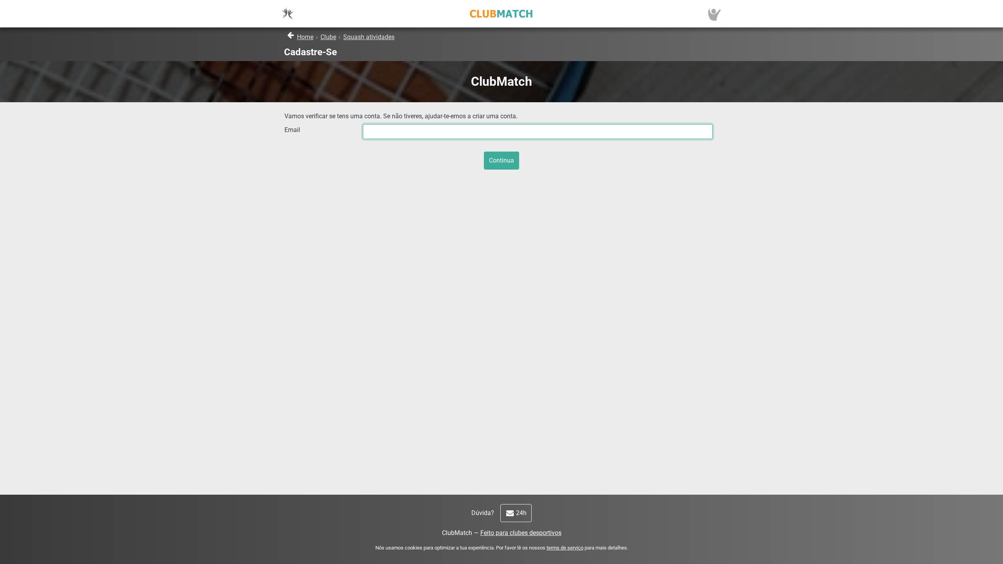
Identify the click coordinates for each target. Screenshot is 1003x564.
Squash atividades (369, 37)
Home (305, 37)
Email (292, 130)
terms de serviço (565, 548)
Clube (328, 37)
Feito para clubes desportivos (520, 533)
